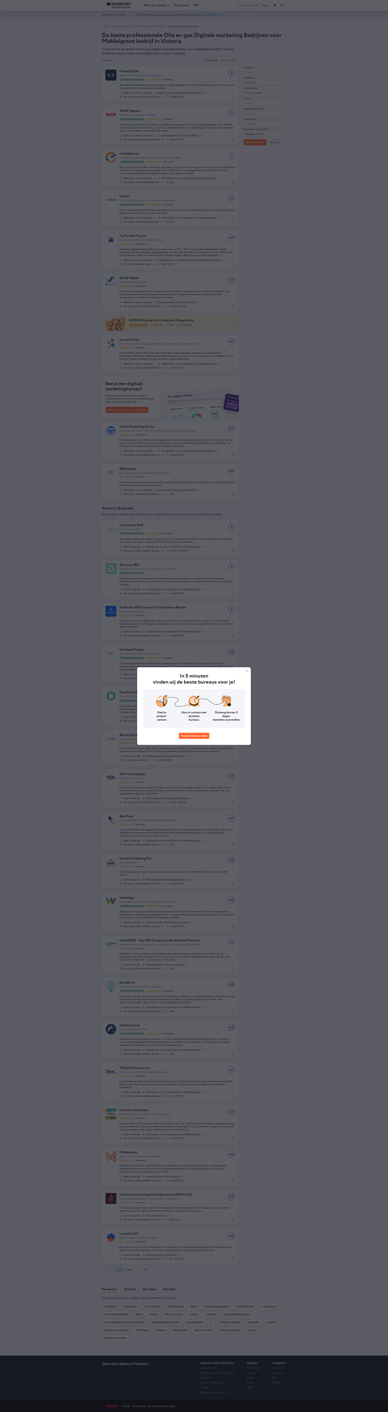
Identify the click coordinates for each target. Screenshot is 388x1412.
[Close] (247, 671)
